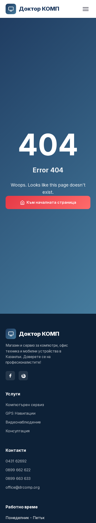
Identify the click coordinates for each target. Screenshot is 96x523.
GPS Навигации (20, 413)
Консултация (18, 431)
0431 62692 (16, 461)
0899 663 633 (18, 478)
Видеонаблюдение (23, 422)
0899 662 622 (18, 470)
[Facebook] (10, 375)
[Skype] (23, 375)
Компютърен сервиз (25, 404)
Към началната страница (51, 202)
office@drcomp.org (23, 487)
